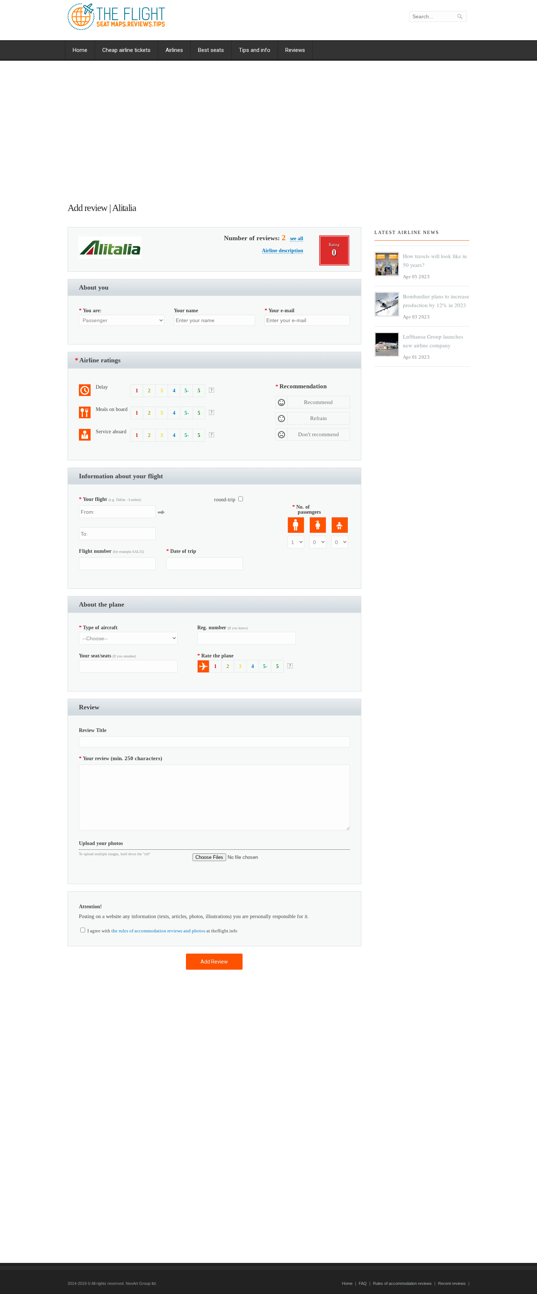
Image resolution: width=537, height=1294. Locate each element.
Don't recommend (318, 434)
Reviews (295, 50)
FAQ (363, 1283)
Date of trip (181, 551)
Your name (186, 310)
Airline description (282, 250)
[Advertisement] (214, 134)
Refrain (318, 418)
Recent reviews (452, 1283)
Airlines (174, 50)
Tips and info (254, 50)
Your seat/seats (107, 656)
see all (296, 238)
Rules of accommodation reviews (402, 1283)
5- (186, 390)
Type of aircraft (98, 627)
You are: (90, 310)
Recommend (318, 402)
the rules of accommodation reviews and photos (158, 930)
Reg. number (222, 627)
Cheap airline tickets (126, 50)
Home (80, 50)
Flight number (111, 551)
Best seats (211, 50)
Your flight (110, 499)
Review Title (92, 730)
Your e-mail (279, 310)
